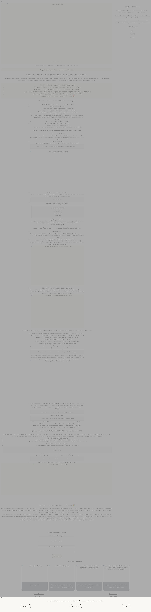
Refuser (125, 606)
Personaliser (75, 606)
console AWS (70, 104)
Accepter (25, 606)
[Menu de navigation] (1, 1)
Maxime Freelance (73, 65)
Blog (41, 70)
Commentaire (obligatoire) (56, 546)
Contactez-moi (113, 594)
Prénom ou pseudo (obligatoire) (56, 536)
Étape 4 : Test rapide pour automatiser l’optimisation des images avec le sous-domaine (57, 92)
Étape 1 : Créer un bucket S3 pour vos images (57, 85)
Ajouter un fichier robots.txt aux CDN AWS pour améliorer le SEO (57, 94)
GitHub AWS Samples (66, 135)
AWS (45, 70)
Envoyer (56, 556)
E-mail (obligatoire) (56, 541)
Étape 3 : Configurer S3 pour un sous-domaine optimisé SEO (57, 89)
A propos (132, 34)
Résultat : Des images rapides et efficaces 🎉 (57, 96)
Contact (132, 37)
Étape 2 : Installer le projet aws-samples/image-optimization (57, 87)
